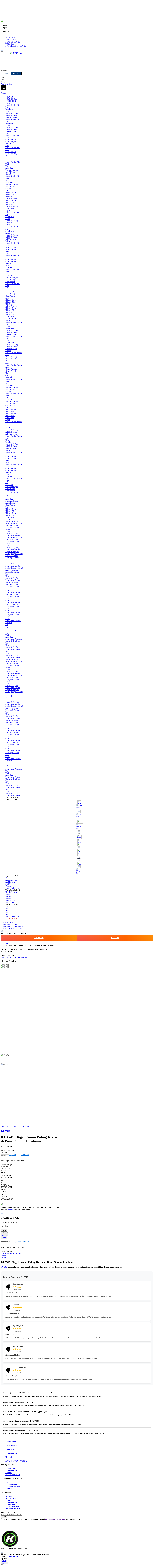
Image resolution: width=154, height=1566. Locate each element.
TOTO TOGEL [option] (6, 1178)
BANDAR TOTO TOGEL (13, 926)
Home (7, 943)
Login (5, 73)
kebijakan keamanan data (55, 1519)
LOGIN (115, 937)
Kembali (8, 1457)
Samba (7, 894)
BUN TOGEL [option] (6, 1175)
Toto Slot (8, 1473)
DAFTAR (38, 937)
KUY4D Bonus (11, 1484)
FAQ (7, 1482)
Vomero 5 (8, 886)
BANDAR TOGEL (12, 42)
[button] (5, 1058)
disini (10, 1210)
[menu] (77, 508)
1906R (7, 912)
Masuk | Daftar (10, 38)
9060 (7, 914)
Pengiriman (9, 1449)
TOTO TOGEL (11, 40)
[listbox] (30, 1186)
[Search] (3, 87)
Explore (4, 93)
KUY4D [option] (4, 1173)
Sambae (8, 898)
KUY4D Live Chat (12, 1486)
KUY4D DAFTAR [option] (4, 1195)
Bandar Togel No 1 (12, 1475)
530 (6, 906)
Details (3, 1257)
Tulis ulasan (25, 1155)
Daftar (16, 73)
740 (6, 908)
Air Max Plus (10, 882)
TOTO (8, 1500)
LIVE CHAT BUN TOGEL (15, 46)
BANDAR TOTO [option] (5, 1181)
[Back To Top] (2, 1564)
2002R (7, 910)
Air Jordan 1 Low (11, 880)
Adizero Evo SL (11, 900)
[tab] (77, 93)
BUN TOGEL (10, 1498)
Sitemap (8, 1488)
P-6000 (8, 884)
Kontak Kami (10, 1442)
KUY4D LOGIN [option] (4, 1191)
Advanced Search (7, 84)
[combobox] (11, 82)
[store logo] (19, 70)
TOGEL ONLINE (12, 1506)
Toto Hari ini (10, 1469)
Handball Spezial (11, 892)
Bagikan (4, 1255)
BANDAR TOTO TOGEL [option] (6, 1186)
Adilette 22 (9, 896)
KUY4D (4, 1267)
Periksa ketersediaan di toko (11, 1253)
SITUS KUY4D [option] (7, 1199)
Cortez (7, 878)
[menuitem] (9, 97)
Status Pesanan (11, 1446)
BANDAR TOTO (10, 924)
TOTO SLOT (10, 44)
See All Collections (12, 888)
